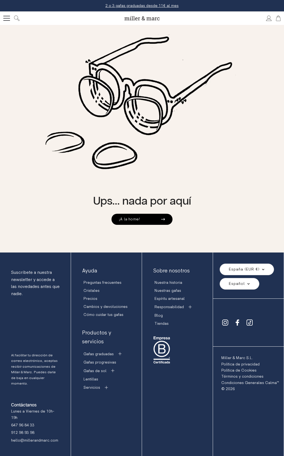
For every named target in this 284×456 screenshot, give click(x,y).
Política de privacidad (240, 364)
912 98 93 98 (22, 432)
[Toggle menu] (6, 18)
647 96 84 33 (22, 425)
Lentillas (90, 379)
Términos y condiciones (242, 376)
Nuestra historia (168, 282)
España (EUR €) (244, 269)
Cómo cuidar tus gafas (103, 314)
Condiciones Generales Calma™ (250, 382)
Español (237, 283)
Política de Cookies (239, 370)
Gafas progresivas (99, 362)
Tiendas (161, 323)
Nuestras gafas (167, 290)
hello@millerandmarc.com (34, 440)
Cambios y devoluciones (105, 306)
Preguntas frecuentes (102, 282)
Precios (90, 298)
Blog (158, 315)
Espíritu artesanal (169, 298)
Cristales (91, 290)
